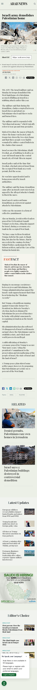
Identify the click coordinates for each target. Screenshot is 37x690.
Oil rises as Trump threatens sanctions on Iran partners (11, 533)
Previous (2, 33)
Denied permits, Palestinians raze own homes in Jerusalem (17, 434)
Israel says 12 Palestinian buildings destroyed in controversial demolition (16, 473)
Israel (11, 394)
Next (34, 33)
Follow (31, 78)
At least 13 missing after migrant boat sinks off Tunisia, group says (11, 543)
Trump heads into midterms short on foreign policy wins (10, 524)
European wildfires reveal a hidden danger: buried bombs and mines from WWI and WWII (12, 513)
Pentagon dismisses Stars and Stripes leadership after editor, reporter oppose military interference (12, 555)
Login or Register (9, 675)
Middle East (6, 623)
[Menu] (2, 4)
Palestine (22, 394)
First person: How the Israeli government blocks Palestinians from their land (12, 628)
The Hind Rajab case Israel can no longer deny (10, 642)
